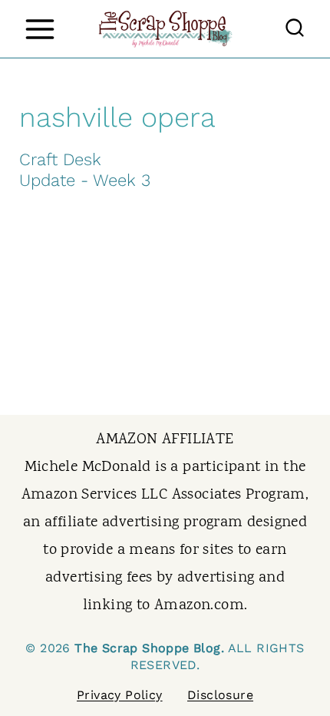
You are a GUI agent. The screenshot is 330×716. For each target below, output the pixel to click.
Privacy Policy (120, 695)
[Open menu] (39, 29)
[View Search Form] (295, 29)
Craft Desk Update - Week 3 (84, 169)
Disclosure (220, 695)
